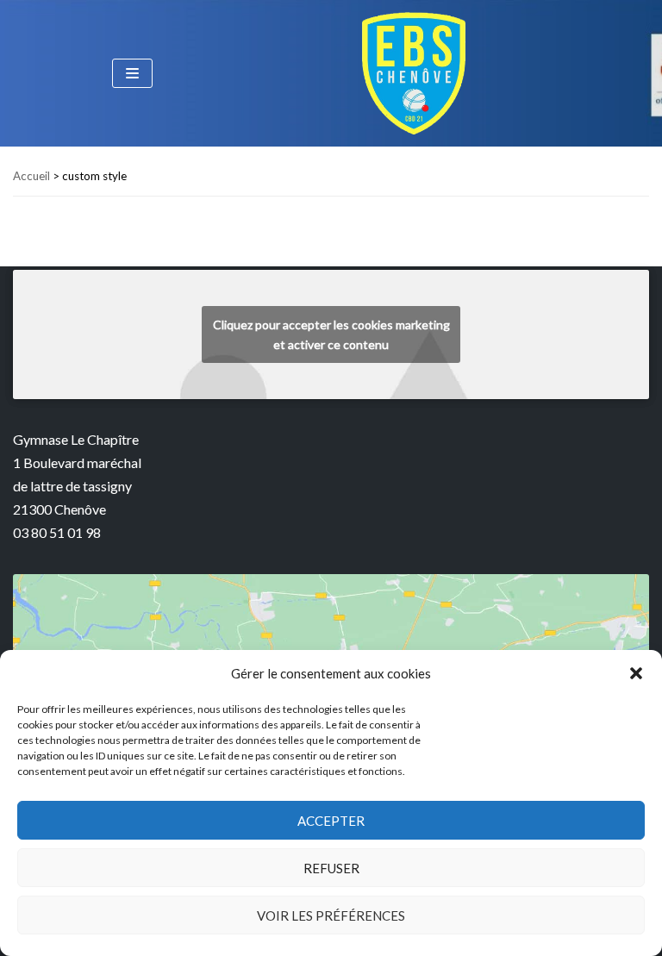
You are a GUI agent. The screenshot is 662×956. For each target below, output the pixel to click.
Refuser (331, 868)
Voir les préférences (331, 915)
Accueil (31, 176)
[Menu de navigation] (132, 73)
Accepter (331, 820)
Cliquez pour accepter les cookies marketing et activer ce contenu (331, 334)
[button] (636, 673)
